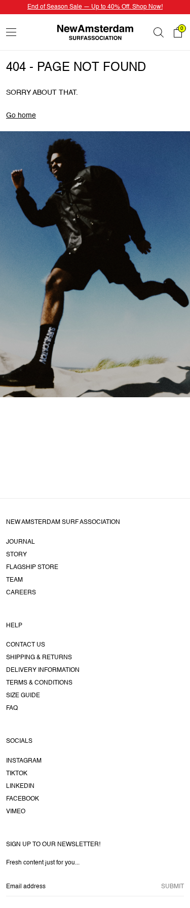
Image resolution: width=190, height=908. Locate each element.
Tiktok (16, 774)
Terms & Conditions (39, 683)
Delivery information (43, 670)
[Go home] (95, 32)
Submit (172, 887)
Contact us (25, 645)
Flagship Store (32, 567)
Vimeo (15, 812)
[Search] (159, 32)
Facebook (22, 799)
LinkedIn (20, 786)
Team (14, 580)
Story (16, 555)
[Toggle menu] (11, 32)
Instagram (24, 761)
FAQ (12, 708)
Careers (21, 593)
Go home (21, 115)
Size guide (23, 696)
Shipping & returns (39, 658)
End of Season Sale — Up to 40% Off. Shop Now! (95, 7)
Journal (20, 542)
